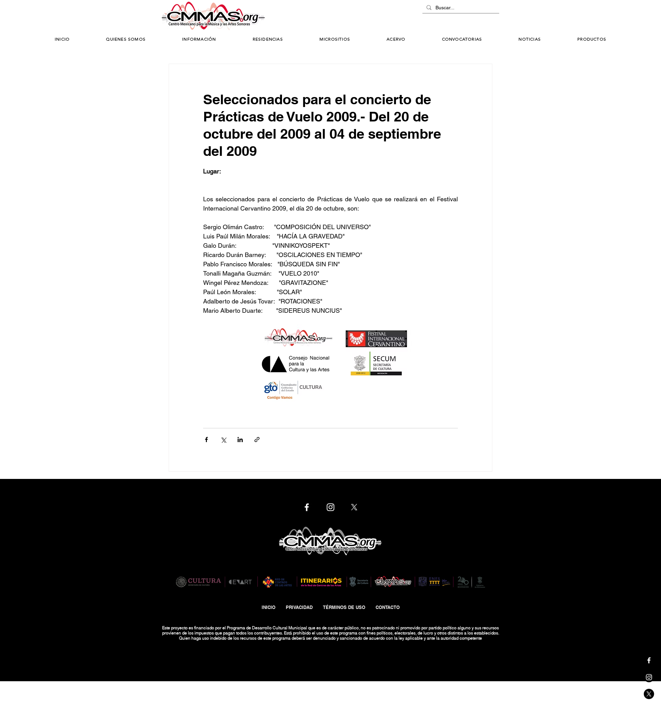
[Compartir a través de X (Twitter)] (223, 439)
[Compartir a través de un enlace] (257, 439)
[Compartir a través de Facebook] (206, 439)
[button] (199, 39)
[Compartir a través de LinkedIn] (240, 439)
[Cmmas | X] (649, 694)
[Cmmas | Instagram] (649, 677)
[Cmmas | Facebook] (649, 660)
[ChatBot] (478, 16)
